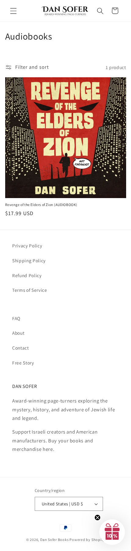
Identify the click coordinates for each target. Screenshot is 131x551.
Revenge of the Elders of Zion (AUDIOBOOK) (41, 204)
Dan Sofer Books (54, 539)
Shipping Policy (29, 260)
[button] (13, 10)
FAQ (16, 318)
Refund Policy (27, 275)
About (18, 333)
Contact (20, 348)
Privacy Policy (27, 245)
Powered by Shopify (87, 539)
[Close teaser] (97, 517)
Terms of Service (29, 290)
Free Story (23, 363)
